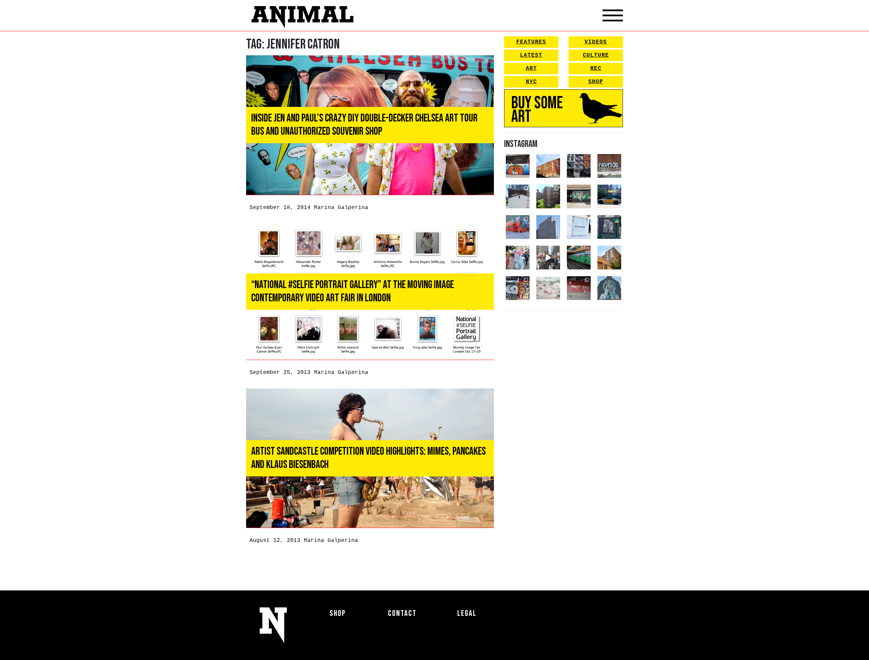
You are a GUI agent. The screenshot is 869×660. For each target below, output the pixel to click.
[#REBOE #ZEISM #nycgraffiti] (579, 288)
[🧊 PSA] (579, 227)
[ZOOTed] (548, 227)
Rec (596, 68)
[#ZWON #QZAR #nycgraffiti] (609, 257)
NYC (531, 82)
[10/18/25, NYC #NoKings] (518, 257)
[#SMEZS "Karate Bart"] (579, 196)
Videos (596, 42)
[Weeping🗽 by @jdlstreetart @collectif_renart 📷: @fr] (609, 288)
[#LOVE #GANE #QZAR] (579, 166)
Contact (402, 613)
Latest (531, 55)
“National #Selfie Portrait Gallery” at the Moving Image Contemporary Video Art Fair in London (352, 291)
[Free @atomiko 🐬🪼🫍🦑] (518, 166)
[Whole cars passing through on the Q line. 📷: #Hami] (579, 257)
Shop (595, 82)
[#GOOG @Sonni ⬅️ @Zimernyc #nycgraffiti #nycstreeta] (518, 288)
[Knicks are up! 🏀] (518, 227)
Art (531, 68)
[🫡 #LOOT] (609, 196)
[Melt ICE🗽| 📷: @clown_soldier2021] (609, 227)
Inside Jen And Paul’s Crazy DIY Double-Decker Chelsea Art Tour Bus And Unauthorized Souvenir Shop (364, 125)
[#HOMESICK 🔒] (518, 196)
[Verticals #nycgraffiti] (548, 166)
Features (531, 42)
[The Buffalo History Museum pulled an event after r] (548, 288)
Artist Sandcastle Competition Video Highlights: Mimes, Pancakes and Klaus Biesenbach (368, 458)
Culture (596, 55)
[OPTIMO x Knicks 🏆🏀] (548, 196)
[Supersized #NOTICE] (609, 166)
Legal (467, 613)
